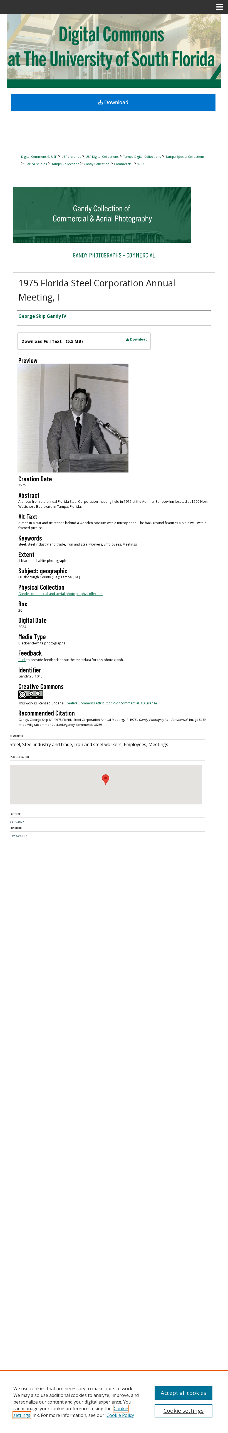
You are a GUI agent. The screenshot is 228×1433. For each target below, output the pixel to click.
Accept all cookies (183, 1393)
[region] (114, 1401)
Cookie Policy (120, 1415)
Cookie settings (183, 1410)
